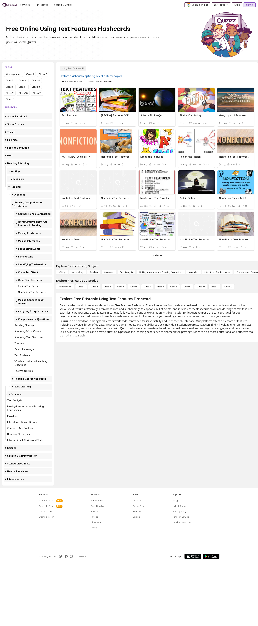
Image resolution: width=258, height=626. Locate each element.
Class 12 (10, 99)
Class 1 (30, 74)
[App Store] (193, 556)
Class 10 (23, 93)
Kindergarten (13, 74)
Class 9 (10, 93)
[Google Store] (211, 556)
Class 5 (36, 80)
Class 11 (37, 93)
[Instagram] (71, 556)
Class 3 (9, 80)
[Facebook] (66, 556)
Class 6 (10, 86)
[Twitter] (60, 556)
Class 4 (23, 80)
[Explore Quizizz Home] (9, 5)
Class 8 (36, 86)
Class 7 (23, 86)
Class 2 (43, 74)
